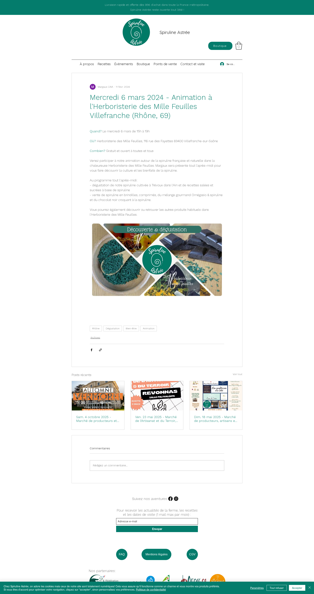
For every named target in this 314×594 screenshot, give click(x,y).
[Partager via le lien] (100, 350)
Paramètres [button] (257, 588)
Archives (95, 337)
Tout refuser (277, 588)
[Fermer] (309, 588)
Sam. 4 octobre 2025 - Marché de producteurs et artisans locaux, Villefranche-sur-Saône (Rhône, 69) (96, 419)
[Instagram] (176, 499)
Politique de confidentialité (151, 589)
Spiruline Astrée (175, 32)
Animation (148, 328)
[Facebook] (170, 499)
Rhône (96, 328)
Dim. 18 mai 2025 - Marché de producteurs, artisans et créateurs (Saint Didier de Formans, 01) (215, 419)
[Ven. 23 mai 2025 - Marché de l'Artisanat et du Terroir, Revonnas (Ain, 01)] (157, 395)
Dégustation (113, 328)
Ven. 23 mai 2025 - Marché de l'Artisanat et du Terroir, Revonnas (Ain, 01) (156, 419)
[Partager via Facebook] (91, 350)
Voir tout (237, 374)
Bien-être (131, 328)
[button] (239, 46)
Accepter (297, 588)
